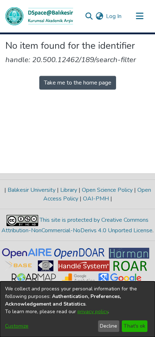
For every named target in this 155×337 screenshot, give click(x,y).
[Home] (39, 16)
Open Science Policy (107, 190)
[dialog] (77, 309)
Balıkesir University (31, 190)
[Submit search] (88, 16)
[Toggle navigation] (139, 16)
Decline (108, 326)
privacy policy (93, 311)
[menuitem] (99, 16)
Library (69, 190)
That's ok (134, 326)
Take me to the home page (77, 83)
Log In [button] (114, 16)
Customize (16, 326)
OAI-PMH (95, 199)
